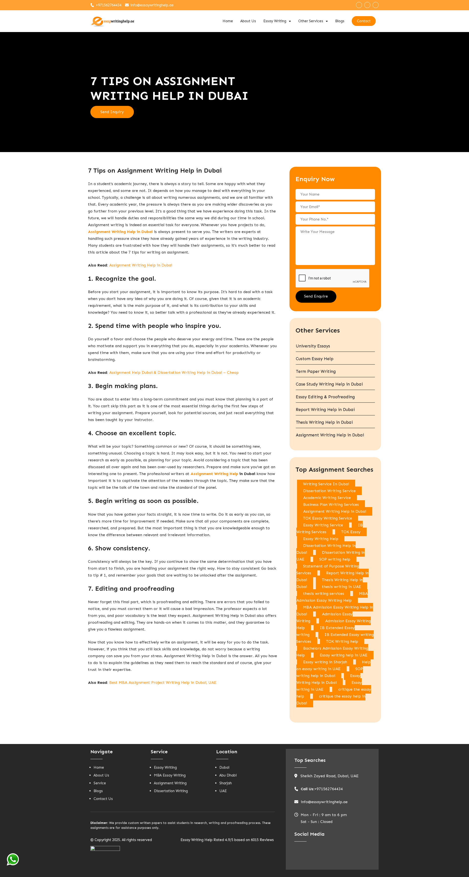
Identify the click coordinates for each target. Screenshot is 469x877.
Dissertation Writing (171, 791)
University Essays (313, 346)
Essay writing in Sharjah (325, 662)
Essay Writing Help (320, 538)
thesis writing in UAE (341, 586)
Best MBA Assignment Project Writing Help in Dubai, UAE (162, 682)
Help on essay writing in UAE (333, 665)
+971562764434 (108, 5)
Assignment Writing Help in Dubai (140, 265)
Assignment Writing (170, 783)
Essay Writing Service (323, 525)
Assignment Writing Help (214, 473)
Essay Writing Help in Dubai (328, 679)
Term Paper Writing (316, 371)
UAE (223, 791)
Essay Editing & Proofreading (325, 396)
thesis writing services (323, 593)
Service (100, 783)
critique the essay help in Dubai (330, 699)
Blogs (339, 21)
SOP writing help (334, 559)
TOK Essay (351, 532)
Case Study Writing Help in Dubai (329, 384)
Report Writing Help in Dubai (325, 409)
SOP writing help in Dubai (329, 672)
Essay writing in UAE (329, 686)
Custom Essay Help (314, 358)
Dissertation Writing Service (329, 490)
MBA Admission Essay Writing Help (332, 597)
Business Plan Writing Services (331, 504)
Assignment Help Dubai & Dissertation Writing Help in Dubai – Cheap (174, 372)
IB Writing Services (329, 528)
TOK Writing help (342, 641)
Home (228, 21)
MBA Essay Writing (170, 775)
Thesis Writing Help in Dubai (324, 422)
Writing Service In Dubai (326, 484)
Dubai (224, 767)
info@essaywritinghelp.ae (152, 5)
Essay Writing (274, 21)
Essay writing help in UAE (343, 655)
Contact (364, 21)
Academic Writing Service (327, 497)
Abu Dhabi (228, 775)
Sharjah (225, 783)
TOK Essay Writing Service (327, 518)
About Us (248, 21)
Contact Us (103, 799)
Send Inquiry (112, 112)
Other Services (310, 21)
